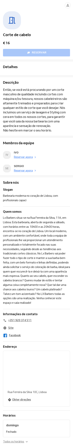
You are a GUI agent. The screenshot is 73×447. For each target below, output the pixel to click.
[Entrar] (68, 5)
